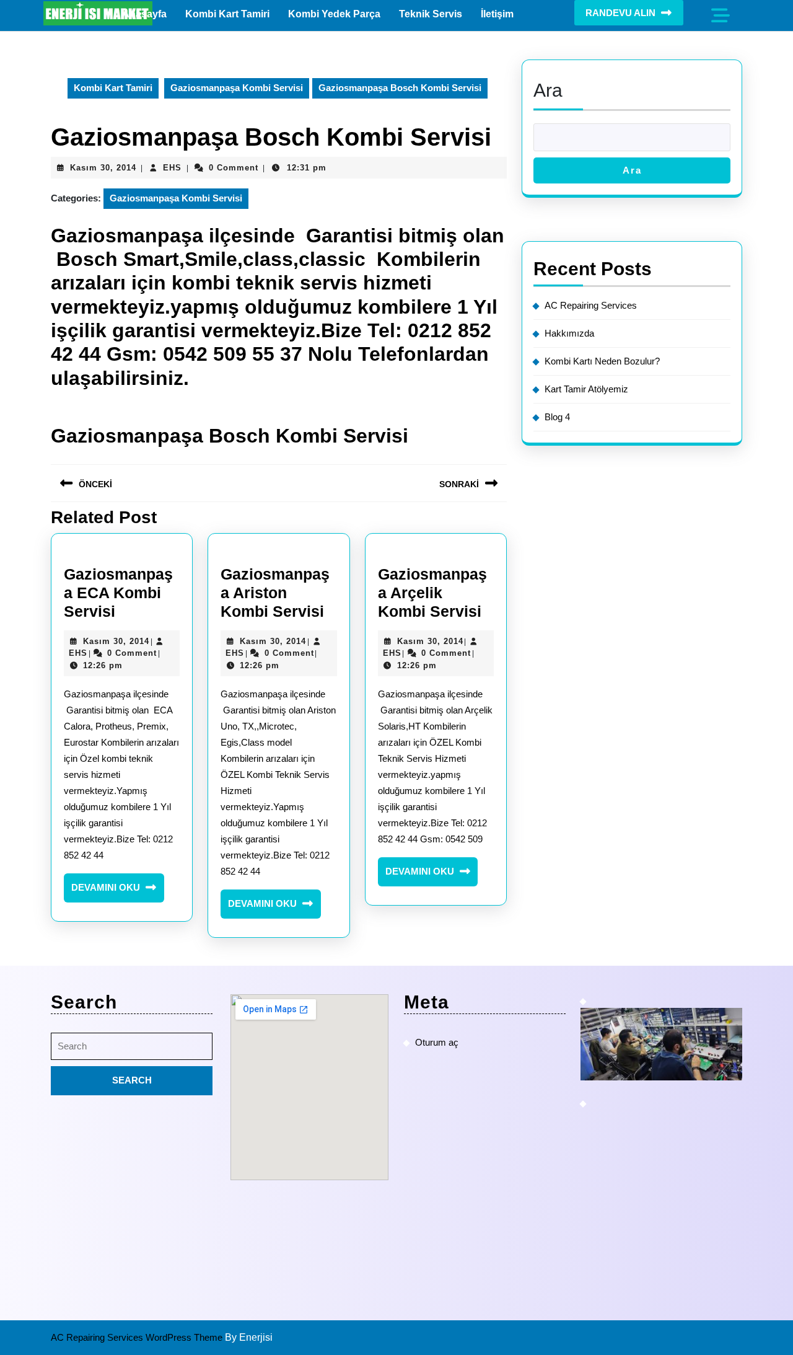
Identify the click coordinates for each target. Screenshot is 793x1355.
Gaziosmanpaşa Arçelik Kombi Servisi (432, 592)
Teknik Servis (430, 14)
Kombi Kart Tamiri (227, 14)
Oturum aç (436, 1042)
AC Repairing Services (591, 305)
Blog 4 (557, 417)
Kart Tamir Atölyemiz (586, 389)
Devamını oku (117, 892)
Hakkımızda (569, 333)
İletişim (497, 14)
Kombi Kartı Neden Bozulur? (602, 361)
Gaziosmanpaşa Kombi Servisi (236, 87)
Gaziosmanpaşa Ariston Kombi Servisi (275, 592)
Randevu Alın (620, 12)
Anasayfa (144, 14)
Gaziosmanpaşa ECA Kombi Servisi (118, 592)
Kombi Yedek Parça (334, 14)
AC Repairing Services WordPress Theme (138, 1337)
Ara (548, 90)
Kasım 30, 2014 (103, 167)
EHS (172, 167)
